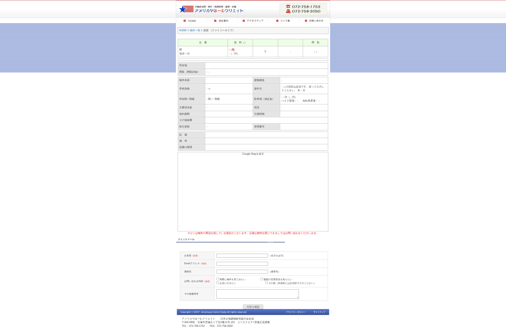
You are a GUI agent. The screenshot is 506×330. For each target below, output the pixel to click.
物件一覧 (195, 30)
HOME (183, 30)
